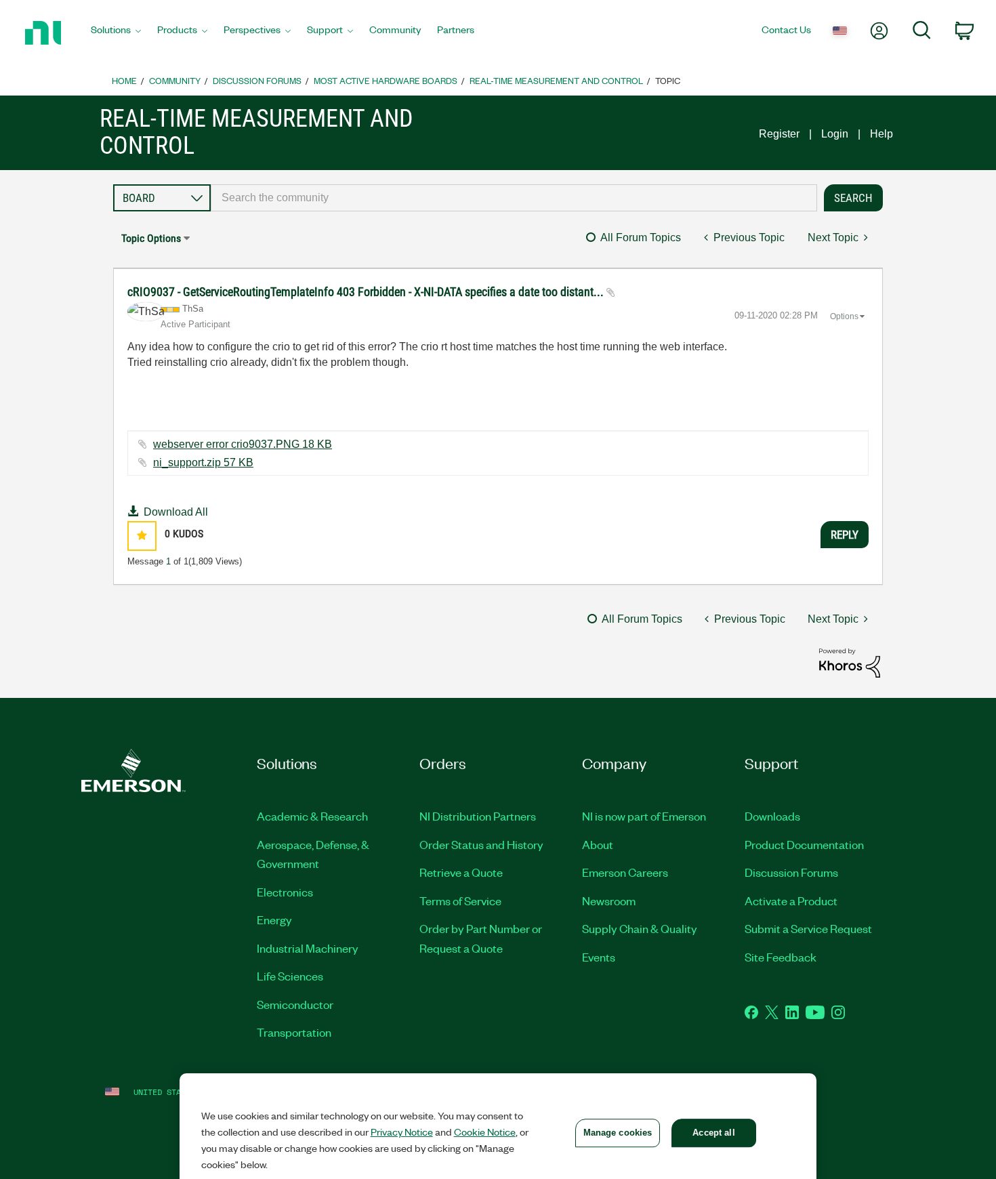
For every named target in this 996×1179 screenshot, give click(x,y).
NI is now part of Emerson (644, 815)
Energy (274, 919)
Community (175, 80)
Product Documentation (804, 844)
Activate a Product (791, 900)
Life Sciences (290, 975)
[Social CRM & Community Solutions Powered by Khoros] (849, 662)
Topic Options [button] (151, 238)
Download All (176, 512)
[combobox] (514, 197)
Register (779, 134)
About (597, 844)
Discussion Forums (257, 80)
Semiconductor (295, 1004)
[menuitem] (116, 33)
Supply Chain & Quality (639, 928)
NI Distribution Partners (477, 815)
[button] (142, 536)
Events (598, 956)
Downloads (772, 815)
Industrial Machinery (307, 947)
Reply (844, 534)
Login (834, 134)
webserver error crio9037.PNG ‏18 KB (242, 444)
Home (124, 80)
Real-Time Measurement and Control (556, 80)
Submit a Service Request (808, 928)
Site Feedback (780, 956)
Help (881, 134)
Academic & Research (312, 815)
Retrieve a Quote (461, 872)
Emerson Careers (625, 872)
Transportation (294, 1032)
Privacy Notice (402, 1131)
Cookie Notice (485, 1131)
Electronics (285, 891)
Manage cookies (617, 1133)
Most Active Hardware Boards (385, 80)
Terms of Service (460, 900)
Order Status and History (481, 844)
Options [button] (844, 316)
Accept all (713, 1133)
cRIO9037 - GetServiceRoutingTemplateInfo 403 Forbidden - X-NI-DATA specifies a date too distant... (366, 292)
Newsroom (609, 900)
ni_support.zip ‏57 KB (203, 462)
